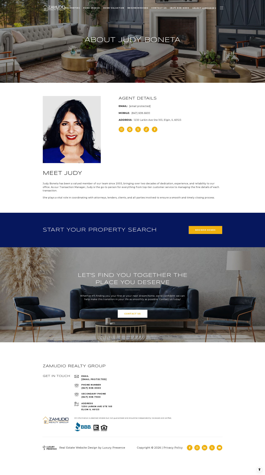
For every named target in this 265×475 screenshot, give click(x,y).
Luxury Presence (113, 447)
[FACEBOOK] (154, 129)
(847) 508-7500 (91, 397)
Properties (72, 8)
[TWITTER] (138, 129)
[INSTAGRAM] (121, 129)
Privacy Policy (173, 447)
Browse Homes (205, 230)
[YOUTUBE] (219, 447)
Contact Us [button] (132, 313)
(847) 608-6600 (140, 113)
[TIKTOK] (146, 129)
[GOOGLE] (129, 129)
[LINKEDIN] (204, 447)
